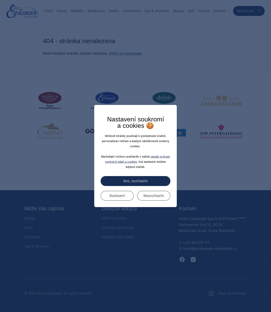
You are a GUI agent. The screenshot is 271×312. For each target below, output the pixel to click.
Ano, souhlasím (135, 181)
